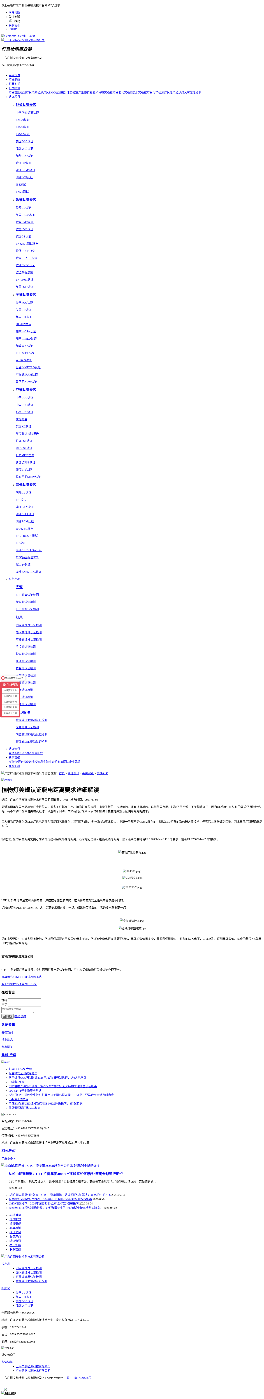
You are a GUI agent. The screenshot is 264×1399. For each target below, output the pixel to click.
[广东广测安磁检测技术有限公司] (23, 1256)
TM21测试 (22, 191)
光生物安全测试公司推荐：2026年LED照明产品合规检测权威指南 (50, 1199)
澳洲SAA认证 (24, 507)
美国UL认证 (23, 309)
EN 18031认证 (24, 279)
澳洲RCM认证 (25, 521)
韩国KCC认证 (24, 412)
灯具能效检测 (34, 92)
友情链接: (7, 1362)
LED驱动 (23, 712)
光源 (19, 587)
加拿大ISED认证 (26, 338)
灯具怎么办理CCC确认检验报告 (21, 977)
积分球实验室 (69, 92)
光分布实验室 (104, 92)
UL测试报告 (23, 324)
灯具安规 (14, 83)
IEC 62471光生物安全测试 (25, 1090)
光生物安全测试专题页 (23, 1073)
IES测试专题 (16, 1081)
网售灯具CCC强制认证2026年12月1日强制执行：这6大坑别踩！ (49, 1077)
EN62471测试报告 (27, 243)
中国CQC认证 (24, 404)
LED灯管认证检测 (27, 594)
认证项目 (14, 96)
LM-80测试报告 (18, 1099)
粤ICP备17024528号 (79, 1377)
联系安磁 (14, 766)
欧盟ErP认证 (24, 162)
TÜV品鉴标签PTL (27, 557)
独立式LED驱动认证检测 (31, 720)
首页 (62, 773)
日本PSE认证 (24, 440)
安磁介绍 (14, 761)
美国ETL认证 (24, 317)
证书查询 (29, 35)
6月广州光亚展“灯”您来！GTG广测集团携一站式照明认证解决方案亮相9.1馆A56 (60, 1194)
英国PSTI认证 (24, 286)
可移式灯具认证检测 (29, 639)
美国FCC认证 (24, 302)
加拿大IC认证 (24, 345)
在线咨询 (20, 1016)
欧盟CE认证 (23, 207)
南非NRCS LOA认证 (29, 550)
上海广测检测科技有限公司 (33, 1366)
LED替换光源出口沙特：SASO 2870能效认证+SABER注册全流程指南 (53, 1086)
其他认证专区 (26, 485)
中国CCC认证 (24, 397)
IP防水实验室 (138, 92)
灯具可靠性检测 (191, 92)
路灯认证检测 (24, 697)
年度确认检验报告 (27, 433)
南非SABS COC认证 (28, 571)
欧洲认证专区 (26, 200)
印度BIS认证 (24, 469)
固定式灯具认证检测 (29, 625)
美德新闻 (14, 753)
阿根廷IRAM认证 (27, 374)
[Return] (6, 779)
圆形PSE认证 (24, 448)
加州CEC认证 (24, 155)
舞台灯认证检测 (26, 668)
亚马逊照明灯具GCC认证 (25, 1107)
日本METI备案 (25, 455)
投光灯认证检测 (26, 653)
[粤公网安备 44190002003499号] (23, 1384)
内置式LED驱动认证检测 (31, 734)
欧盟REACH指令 (26, 258)
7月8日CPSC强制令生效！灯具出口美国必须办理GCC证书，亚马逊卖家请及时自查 (61, 1094)
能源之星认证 (24, 148)
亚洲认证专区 (26, 390)
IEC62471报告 (24, 528)
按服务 (5, 1288)
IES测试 (21, 184)
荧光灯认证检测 (26, 602)
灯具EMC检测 (52, 92)
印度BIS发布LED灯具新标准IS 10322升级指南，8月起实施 (45, 1103)
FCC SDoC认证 (25, 353)
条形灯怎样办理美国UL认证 (19, 984)
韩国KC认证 (23, 426)
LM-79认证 (23, 119)
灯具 (19, 617)
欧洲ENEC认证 (25, 265)
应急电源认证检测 (27, 727)
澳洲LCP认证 (24, 177)
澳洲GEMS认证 (25, 170)
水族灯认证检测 (26, 675)
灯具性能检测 (172, 92)
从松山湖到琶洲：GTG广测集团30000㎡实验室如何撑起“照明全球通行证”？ (66, 1174)
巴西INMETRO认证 (28, 367)
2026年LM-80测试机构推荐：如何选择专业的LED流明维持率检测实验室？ (56, 1207)
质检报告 (21, 419)
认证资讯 (14, 748)
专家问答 (37, 753)
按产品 (5, 1263)
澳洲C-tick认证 (25, 514)
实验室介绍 (50, 761)
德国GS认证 (23, 236)
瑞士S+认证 (23, 564)
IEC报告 (21, 499)
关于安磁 (14, 757)
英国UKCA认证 (26, 214)
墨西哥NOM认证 (26, 381)
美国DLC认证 (24, 141)
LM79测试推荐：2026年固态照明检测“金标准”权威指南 (44, 1203)
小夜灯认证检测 (26, 682)
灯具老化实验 (121, 92)
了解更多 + (8, 1158)
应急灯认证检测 (26, 704)
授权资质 (37, 761)
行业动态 (26, 753)
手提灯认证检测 (26, 646)
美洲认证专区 (26, 295)
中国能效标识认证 (27, 112)
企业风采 (74, 761)
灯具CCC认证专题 (20, 1069)
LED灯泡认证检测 (27, 609)
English (13, 28)
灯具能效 (14, 79)
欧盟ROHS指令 (25, 250)
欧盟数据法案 (24, 272)
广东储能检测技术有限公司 (33, 1370)
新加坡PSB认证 (25, 462)
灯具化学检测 (155, 92)
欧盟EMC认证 (25, 222)
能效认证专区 (26, 105)
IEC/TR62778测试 (27, 535)
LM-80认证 (23, 127)
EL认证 (20, 543)
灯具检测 (14, 88)
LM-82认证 (23, 134)
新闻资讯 (88, 773)
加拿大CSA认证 (26, 331)
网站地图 (14, 12)
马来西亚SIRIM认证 (28, 476)
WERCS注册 (24, 360)
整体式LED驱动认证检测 (31, 741)
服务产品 (14, 578)
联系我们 (14, 25)
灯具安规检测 (17, 92)
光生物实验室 (86, 92)
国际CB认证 (23, 492)
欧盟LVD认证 (24, 229)
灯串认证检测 (24, 689)
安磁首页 (14, 75)
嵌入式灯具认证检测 (29, 632)
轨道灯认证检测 (26, 661)
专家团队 (63, 761)
